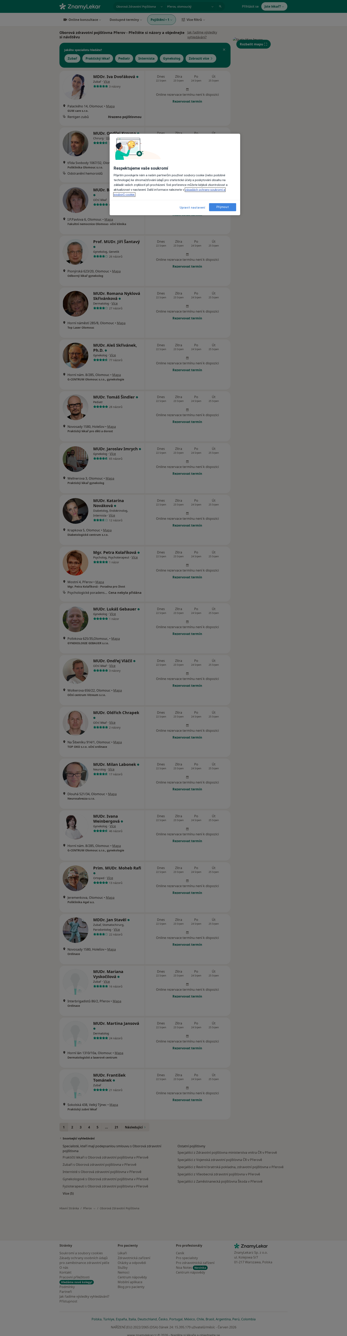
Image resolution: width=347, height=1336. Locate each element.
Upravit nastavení (192, 207)
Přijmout (222, 207)
